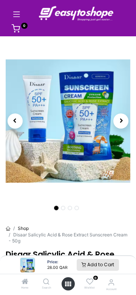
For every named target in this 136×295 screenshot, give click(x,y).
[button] (15, 121)
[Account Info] (111, 282)
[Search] (46, 282)
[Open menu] (68, 284)
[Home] (25, 282)
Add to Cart (100, 264)
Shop (23, 228)
